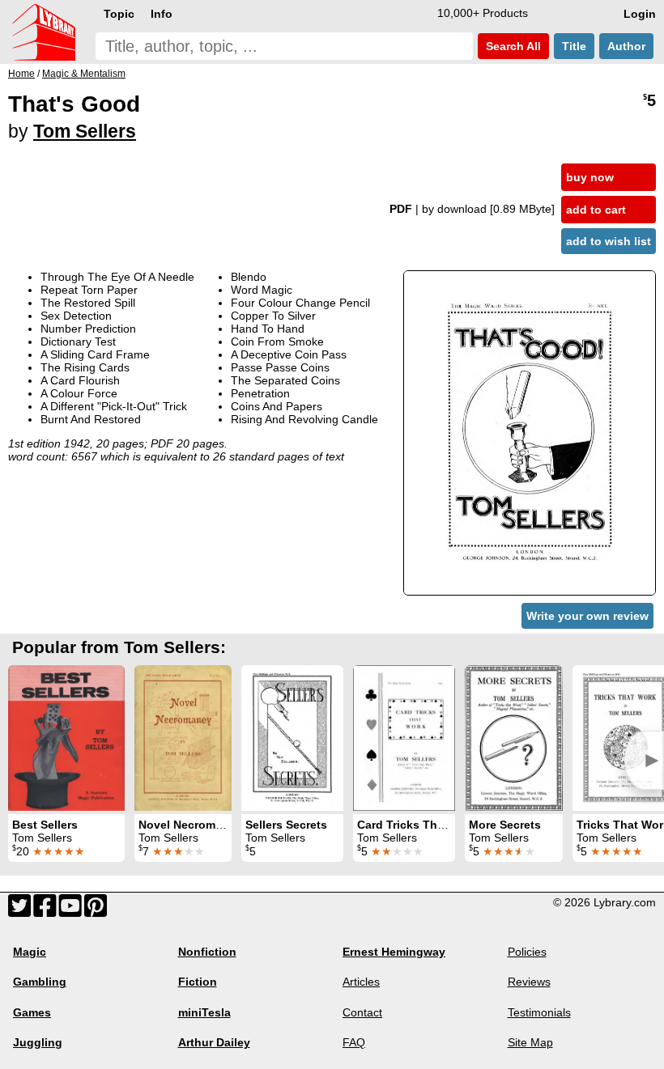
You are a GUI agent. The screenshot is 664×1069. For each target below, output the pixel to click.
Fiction (197, 981)
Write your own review (587, 615)
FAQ (354, 1042)
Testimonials (539, 1012)
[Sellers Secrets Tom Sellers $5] (292, 738)
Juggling (37, 1042)
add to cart (596, 209)
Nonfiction (207, 951)
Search (512, 46)
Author (626, 46)
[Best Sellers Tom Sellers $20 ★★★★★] (66, 738)
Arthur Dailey (214, 1042)
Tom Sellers (84, 131)
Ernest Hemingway (394, 951)
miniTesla (204, 1012)
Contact (362, 1012)
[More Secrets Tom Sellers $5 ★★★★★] (514, 738)
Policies (527, 951)
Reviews (529, 981)
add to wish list (608, 241)
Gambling (39, 981)
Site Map (530, 1042)
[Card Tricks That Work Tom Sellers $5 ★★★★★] (404, 738)
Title (574, 46)
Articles (361, 981)
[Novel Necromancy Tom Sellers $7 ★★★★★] (183, 738)
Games (32, 1012)
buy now (590, 177)
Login (640, 13)
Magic (29, 951)
